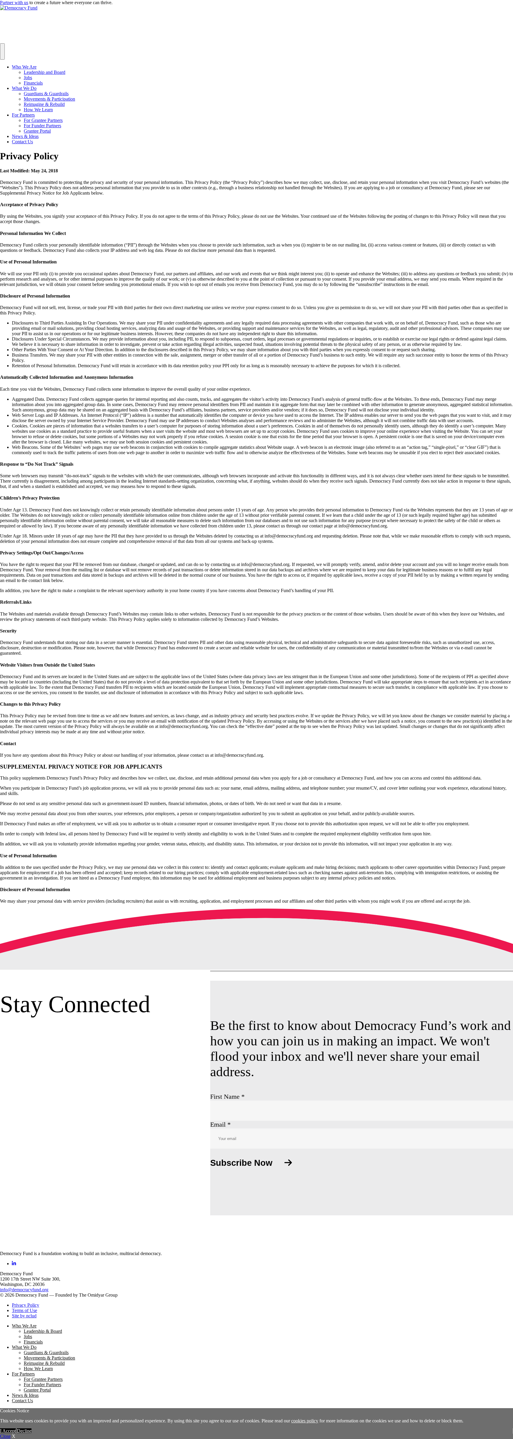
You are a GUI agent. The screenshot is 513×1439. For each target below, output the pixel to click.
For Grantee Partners (43, 120)
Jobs (28, 77)
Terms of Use (24, 1310)
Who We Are (24, 66)
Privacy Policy (25, 1305)
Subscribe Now (241, 1163)
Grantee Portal (37, 130)
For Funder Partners (42, 125)
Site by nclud (24, 1315)
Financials (33, 82)
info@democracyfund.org (24, 1289)
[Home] (15, 1243)
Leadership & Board (43, 1331)
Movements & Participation (49, 98)
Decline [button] (24, 1430)
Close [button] (5, 1436)
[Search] (2, 51)
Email (220, 1124)
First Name (227, 1096)
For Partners (23, 114)
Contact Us (22, 141)
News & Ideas (25, 136)
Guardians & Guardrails (46, 93)
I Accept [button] (8, 1430)
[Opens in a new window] (14, 1263)
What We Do (24, 88)
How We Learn (38, 109)
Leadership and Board (44, 72)
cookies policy (304, 1420)
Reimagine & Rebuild (44, 104)
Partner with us (14, 2)
